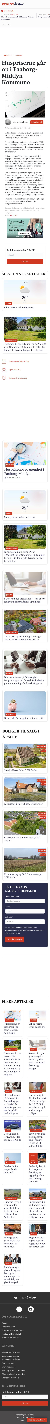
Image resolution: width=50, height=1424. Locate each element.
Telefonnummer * (12, 896)
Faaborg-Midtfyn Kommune (13, 1370)
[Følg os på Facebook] (19, 1309)
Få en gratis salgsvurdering (13, 1374)
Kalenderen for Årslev (11, 1359)
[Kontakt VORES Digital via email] (31, 1309)
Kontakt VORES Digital (11, 1334)
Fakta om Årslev (8, 1363)
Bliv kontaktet (14, 939)
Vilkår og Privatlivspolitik (13, 1330)
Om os (4, 1323)
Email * (8, 906)
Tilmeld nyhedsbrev (37, 1420)
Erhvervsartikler (8, 1367)
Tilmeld (25, 261)
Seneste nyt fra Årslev (11, 1352)
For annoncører (8, 1327)
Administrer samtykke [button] (11, 1337)
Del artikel (35, 122)
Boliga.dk (13, 215)
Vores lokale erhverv (10, 1356)
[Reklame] (25, 228)
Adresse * (9, 917)
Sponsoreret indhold (10, 1378)
